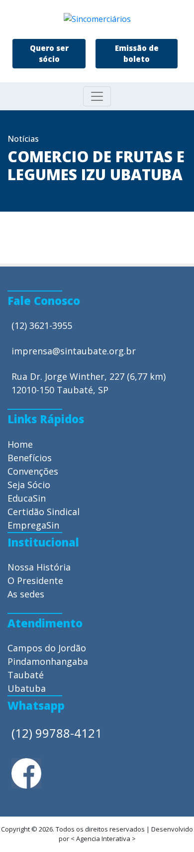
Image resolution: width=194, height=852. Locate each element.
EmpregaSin (33, 525)
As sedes (25, 594)
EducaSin (26, 498)
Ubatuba (26, 688)
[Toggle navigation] (97, 96)
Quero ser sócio (49, 53)
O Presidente (35, 580)
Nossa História (39, 567)
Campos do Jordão (46, 648)
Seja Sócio (28, 485)
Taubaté (25, 675)
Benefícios (29, 458)
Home (20, 444)
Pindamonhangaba (47, 661)
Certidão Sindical (43, 512)
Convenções (32, 471)
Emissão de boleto (137, 53)
